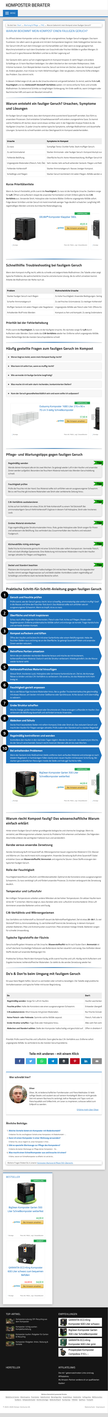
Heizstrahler (77, 1397)
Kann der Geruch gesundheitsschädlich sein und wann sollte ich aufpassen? (45, 393)
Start (19, 25)
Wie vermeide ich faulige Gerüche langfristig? (31, 375)
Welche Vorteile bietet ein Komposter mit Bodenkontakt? (35, 1130)
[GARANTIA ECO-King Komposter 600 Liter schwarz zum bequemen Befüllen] (25, 1264)
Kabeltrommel (45, 1397)
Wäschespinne (25, 1397)
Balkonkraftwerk (55, 1399)
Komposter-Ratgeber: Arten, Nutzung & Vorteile (32, 1343)
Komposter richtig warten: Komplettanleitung (26, 1327)
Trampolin (90, 1399)
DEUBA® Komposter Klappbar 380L (57, 217)
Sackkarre (18, 1399)
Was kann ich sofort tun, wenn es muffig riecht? (32, 366)
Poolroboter (35, 1397)
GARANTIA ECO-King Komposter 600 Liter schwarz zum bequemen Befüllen (25, 1271)
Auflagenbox (86, 1397)
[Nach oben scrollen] (103, 1410)
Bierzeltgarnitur (56, 1397)
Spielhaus (82, 1399)
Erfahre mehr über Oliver (88, 1109)
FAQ (42, 25)
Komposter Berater (28, 5)
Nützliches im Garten (12, 1397)
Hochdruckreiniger (43, 1399)
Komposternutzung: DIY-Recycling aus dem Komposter (31, 1320)
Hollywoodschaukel (28, 1399)
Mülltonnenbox (97, 1397)
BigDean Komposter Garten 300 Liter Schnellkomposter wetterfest (83, 1334)
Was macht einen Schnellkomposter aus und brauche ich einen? (37, 1152)
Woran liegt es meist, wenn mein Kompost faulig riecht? (36, 357)
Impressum (100, 1407)
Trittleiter (75, 1399)
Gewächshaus (67, 1397)
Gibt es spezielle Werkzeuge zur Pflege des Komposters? (34, 1145)
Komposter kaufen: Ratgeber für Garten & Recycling (32, 1335)
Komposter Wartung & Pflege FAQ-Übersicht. (55, 1162)
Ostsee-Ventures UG (22, 1407)
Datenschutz (90, 1407)
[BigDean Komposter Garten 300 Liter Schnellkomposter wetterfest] (25, 1204)
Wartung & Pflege (31, 25)
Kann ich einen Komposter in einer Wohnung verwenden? (35, 1138)
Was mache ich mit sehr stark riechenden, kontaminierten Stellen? (41, 384)
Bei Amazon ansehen (76, 228)
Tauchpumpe (66, 1399)
